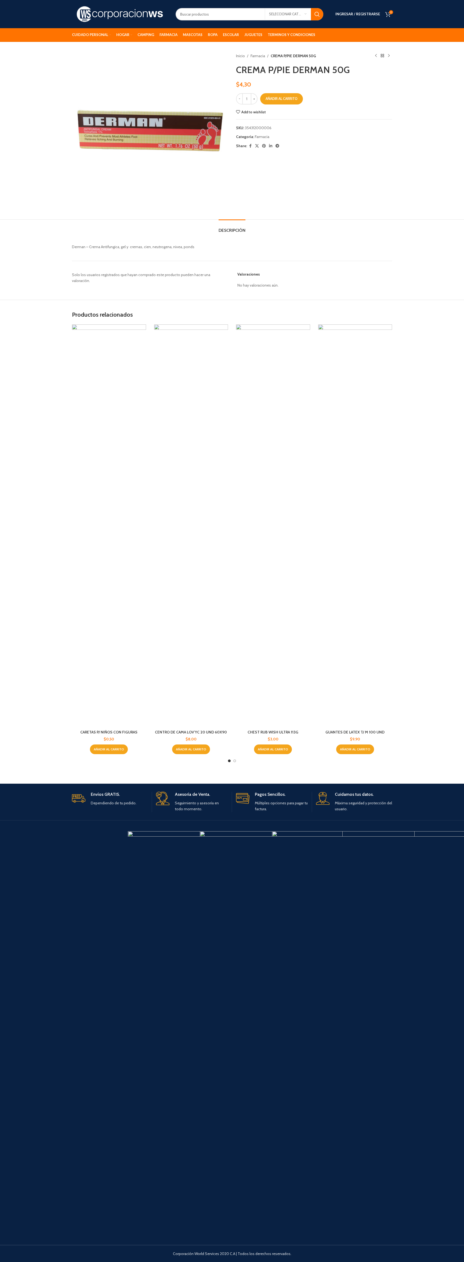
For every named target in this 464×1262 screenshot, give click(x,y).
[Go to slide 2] (234, 761)
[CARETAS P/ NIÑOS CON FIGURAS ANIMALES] (109, 525)
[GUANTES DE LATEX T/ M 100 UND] (355, 525)
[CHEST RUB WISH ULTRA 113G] (273, 525)
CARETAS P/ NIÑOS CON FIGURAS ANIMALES (108, 735)
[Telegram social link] (277, 146)
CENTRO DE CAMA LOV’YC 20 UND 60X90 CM (191, 735)
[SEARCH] (317, 14)
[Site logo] (120, 13)
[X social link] (256, 146)
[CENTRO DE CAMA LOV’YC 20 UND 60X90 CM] (191, 525)
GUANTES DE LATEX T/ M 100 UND (355, 732)
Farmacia (258, 55)
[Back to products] (382, 56)
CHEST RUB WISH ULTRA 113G (273, 732)
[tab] (232, 227)
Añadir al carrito (282, 98)
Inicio (240, 55)
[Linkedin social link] (270, 146)
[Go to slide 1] (229, 761)
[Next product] (389, 56)
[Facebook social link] (250, 146)
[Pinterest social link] (263, 146)
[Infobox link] (110, 799)
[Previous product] (376, 56)
